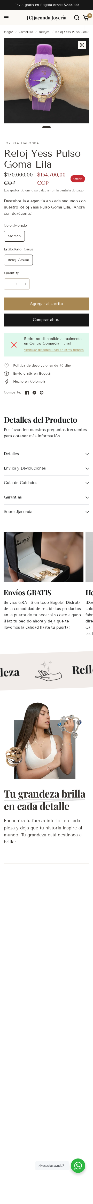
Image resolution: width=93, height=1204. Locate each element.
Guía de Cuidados (20, 482)
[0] (85, 17)
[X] (34, 393)
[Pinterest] (41, 393)
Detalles (11, 453)
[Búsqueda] (76, 17)
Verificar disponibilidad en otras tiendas (54, 349)
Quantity (11, 273)
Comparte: (12, 392)
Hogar (8, 32)
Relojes (44, 32)
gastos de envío (21, 190)
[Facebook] (27, 393)
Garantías (13, 497)
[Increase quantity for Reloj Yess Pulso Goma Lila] (25, 284)
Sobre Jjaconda (18, 511)
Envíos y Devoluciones (25, 468)
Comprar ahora (46, 319)
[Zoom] (82, 45)
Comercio (26, 32)
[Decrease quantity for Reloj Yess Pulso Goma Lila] (8, 284)
